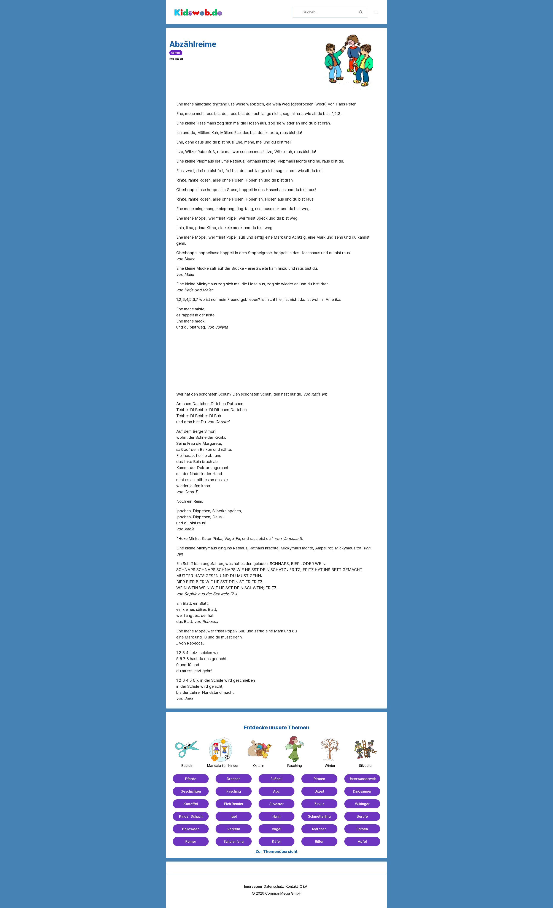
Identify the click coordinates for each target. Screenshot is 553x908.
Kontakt (292, 886)
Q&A (303, 886)
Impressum (253, 886)
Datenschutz (274, 886)
